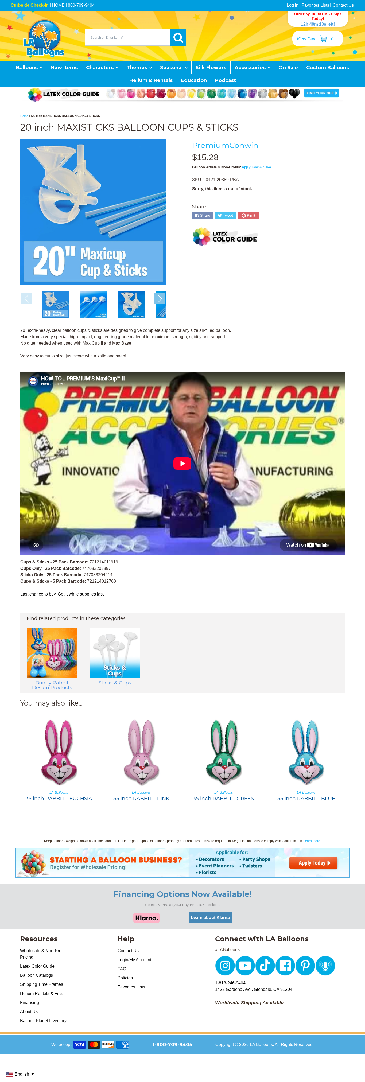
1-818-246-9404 (230, 983)
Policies (125, 978)
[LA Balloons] (44, 37)
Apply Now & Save (256, 167)
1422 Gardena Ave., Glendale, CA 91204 (253, 989)
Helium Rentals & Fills (41, 993)
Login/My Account (134, 960)
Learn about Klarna (210, 917)
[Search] (178, 37)
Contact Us (343, 5)
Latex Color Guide (37, 966)
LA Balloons (261, 1044)
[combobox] (127, 37)
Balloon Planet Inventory (43, 1020)
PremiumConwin (225, 145)
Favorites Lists (315, 5)
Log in (292, 5)
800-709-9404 (81, 5)
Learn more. (312, 841)
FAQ (122, 969)
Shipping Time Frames (41, 984)
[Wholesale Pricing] (182, 874)
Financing (29, 1002)
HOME (58, 5)
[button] (159, 298)
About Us (29, 1011)
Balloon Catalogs (36, 975)
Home (24, 116)
